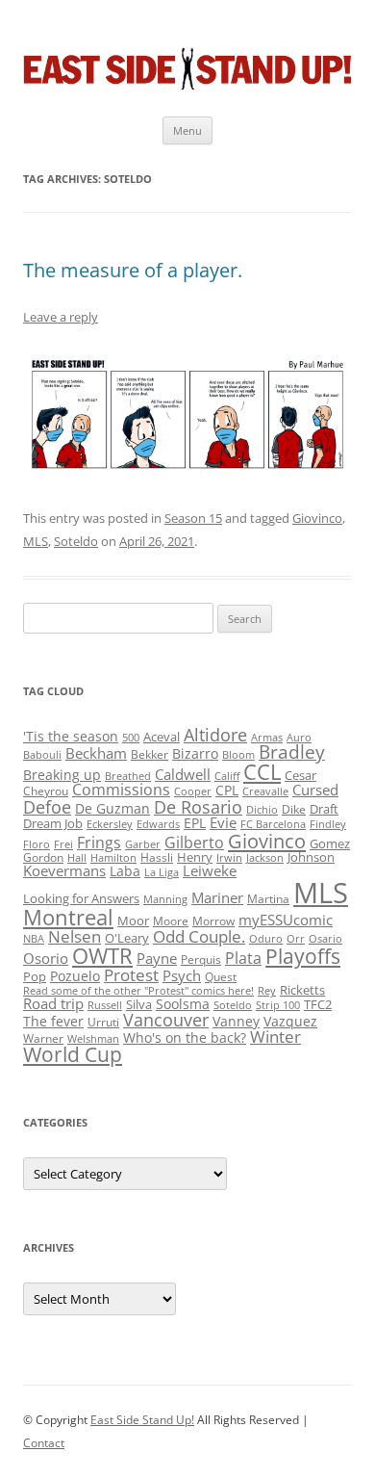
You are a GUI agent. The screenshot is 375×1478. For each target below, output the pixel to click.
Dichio (262, 810)
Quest (221, 977)
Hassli (156, 857)
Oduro (266, 939)
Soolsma (183, 1004)
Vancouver (166, 1019)
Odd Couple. (199, 936)
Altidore (215, 734)
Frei (63, 844)
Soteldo (76, 541)
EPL (195, 823)
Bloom (238, 755)
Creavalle (265, 791)
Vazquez (290, 1021)
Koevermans (64, 871)
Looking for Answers (81, 898)
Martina (268, 899)
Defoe (47, 806)
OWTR (102, 956)
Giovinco (317, 518)
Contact (43, 1443)
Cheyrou (45, 791)
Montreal (68, 917)
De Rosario (198, 806)
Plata (243, 958)
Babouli (42, 755)
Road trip (53, 1003)
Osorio (45, 958)
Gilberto (194, 842)
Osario (325, 939)
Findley (328, 824)
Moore (170, 921)
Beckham (96, 753)
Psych (181, 975)
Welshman (93, 1039)
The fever (53, 1021)
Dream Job (53, 823)
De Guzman (112, 808)
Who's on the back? (184, 1037)
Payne (157, 958)
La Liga (161, 872)
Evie (223, 823)
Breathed (128, 776)
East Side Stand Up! (142, 1420)
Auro (299, 737)
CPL (226, 790)
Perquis (201, 959)
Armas (267, 737)
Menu (187, 130)
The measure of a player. (132, 270)
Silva (139, 1004)
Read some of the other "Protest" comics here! (138, 991)
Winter (275, 1036)
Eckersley (110, 824)
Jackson (265, 858)
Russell (105, 1005)
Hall (77, 858)
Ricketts (302, 989)
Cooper (193, 791)
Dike (294, 809)
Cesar (300, 775)
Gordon (43, 857)
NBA (33, 939)
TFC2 (318, 1004)
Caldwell (183, 774)
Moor (133, 920)
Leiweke (210, 870)
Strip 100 (278, 1005)
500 (130, 737)
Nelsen (74, 936)
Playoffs (302, 956)
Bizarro (195, 753)
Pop (34, 976)
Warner (43, 1038)
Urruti (103, 1022)
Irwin (229, 858)
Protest (131, 975)
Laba (125, 871)
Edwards (158, 824)
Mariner (217, 897)
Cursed (315, 789)
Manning (165, 899)
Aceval (161, 736)
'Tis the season (70, 736)
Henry (194, 857)
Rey (267, 991)
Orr (296, 939)
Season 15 (193, 518)
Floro (36, 844)
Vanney (236, 1021)
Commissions (121, 789)
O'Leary (127, 937)
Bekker (149, 754)
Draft (324, 808)
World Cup (72, 1054)
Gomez (330, 843)
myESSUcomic (285, 919)
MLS (35, 541)
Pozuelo (75, 976)
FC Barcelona (273, 824)
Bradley (292, 751)
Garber (143, 844)
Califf (226, 776)
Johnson (311, 857)
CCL (262, 772)
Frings (99, 842)
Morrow (213, 921)
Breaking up (62, 774)
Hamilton (113, 858)
